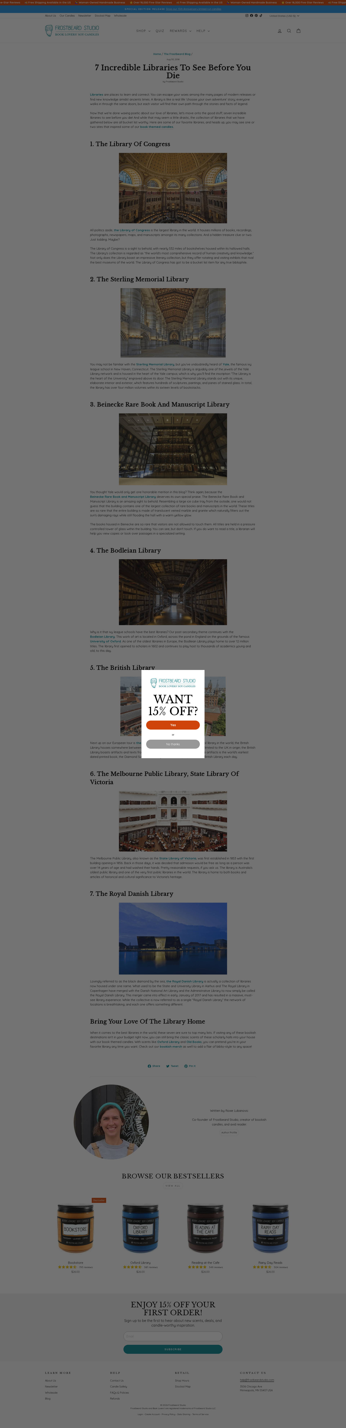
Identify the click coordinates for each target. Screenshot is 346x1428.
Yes (173, 725)
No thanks (173, 744)
